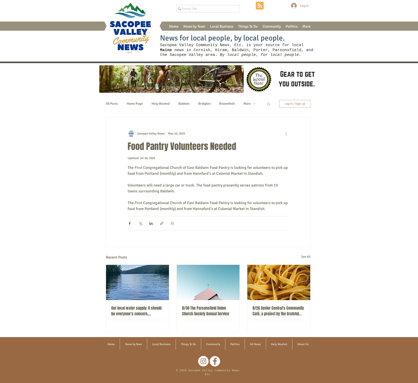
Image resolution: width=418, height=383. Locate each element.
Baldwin (184, 104)
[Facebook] (215, 361)
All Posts (112, 104)
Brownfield (227, 104)
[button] (194, 26)
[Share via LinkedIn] (151, 223)
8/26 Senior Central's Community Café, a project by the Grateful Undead (278, 311)
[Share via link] (162, 223)
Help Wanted (161, 104)
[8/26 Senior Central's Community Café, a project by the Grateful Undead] (278, 282)
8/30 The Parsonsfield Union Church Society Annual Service (205, 311)
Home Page (135, 104)
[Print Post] (172, 223)
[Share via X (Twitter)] (140, 223)
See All (305, 257)
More (247, 104)
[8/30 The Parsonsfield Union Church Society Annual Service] (208, 282)
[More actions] (286, 133)
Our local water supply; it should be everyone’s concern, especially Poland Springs (136, 311)
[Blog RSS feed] (260, 6)
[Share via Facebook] (130, 223)
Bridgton (204, 104)
